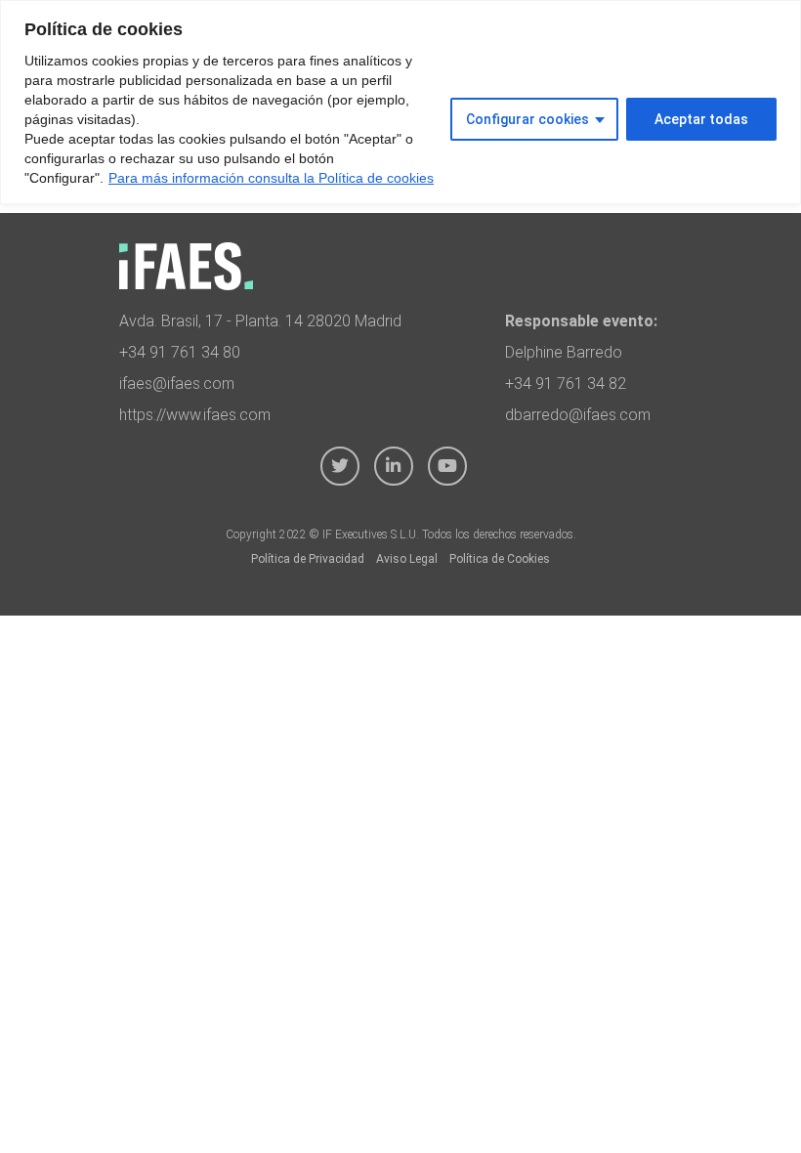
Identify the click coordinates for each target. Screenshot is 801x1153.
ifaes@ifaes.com (176, 383)
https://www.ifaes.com (195, 415)
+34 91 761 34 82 (565, 383)
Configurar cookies (527, 119)
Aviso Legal (407, 559)
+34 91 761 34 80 (179, 352)
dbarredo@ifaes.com (578, 415)
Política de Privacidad (307, 559)
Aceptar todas (701, 119)
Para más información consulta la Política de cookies (271, 178)
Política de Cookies (499, 559)
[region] (400, 102)
